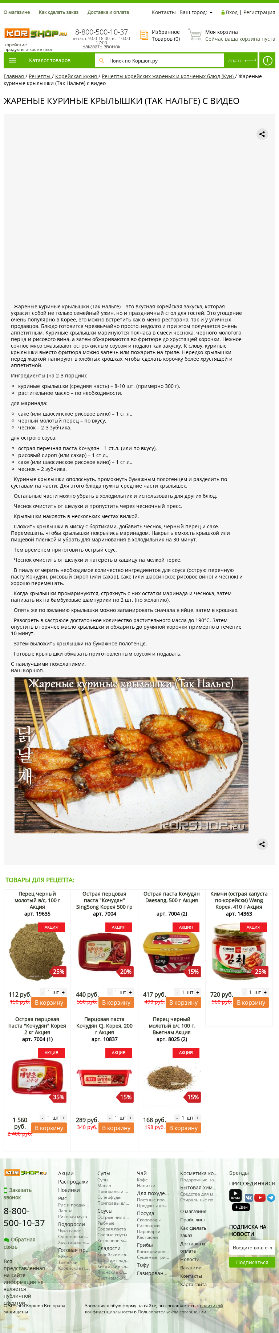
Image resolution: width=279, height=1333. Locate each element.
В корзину (49, 1002)
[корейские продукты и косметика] (7, 23)
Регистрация (259, 12)
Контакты (164, 12)
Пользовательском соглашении (172, 1312)
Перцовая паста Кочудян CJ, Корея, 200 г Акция (104, 1026)
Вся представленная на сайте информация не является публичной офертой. (24, 1282)
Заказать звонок (101, 46)
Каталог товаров (49, 60)
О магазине (17, 12)
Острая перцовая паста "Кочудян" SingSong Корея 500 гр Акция (104, 903)
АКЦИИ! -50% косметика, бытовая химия (267, 60)
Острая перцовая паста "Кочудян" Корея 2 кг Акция (37, 1026)
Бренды (239, 1172)
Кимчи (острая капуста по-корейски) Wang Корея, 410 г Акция (239, 900)
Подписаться (252, 1262)
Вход (232, 12)
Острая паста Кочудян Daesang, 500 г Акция (171, 897)
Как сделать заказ (58, 12)
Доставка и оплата (108, 12)
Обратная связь (20, 1243)
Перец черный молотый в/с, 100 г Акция (37, 900)
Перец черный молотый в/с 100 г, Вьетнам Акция (172, 1026)
